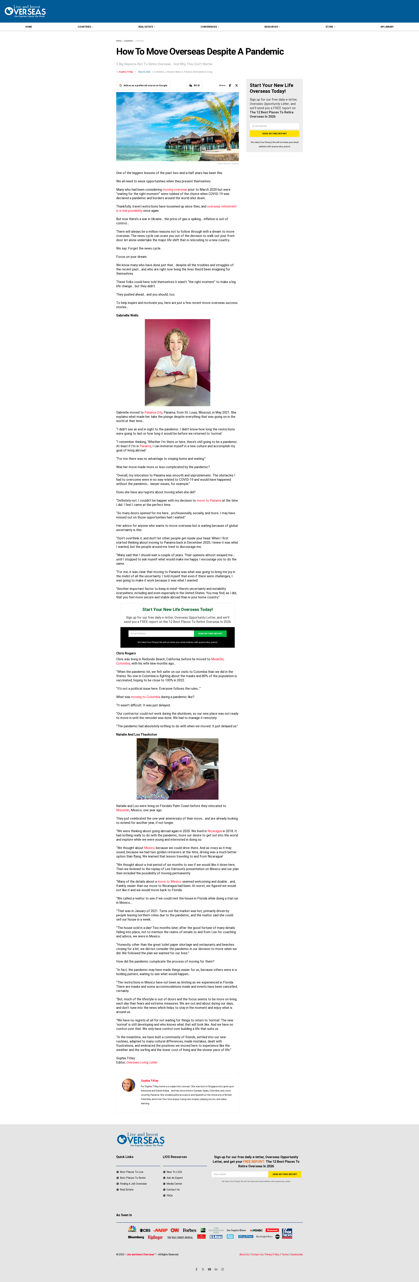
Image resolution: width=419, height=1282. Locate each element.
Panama (188, 72)
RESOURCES (271, 26)
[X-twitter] (202, 1269)
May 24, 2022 (144, 72)
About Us (244, 1254)
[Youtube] (209, 1269)
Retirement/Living (202, 72)
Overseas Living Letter (141, 1062)
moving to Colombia (145, 697)
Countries (128, 41)
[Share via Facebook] (230, 85)
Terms (284, 1254)
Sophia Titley (126, 72)
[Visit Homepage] (24, 11)
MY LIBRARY (387, 26)
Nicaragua (215, 831)
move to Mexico (170, 881)
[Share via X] (236, 85)
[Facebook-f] (196, 1269)
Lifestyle (169, 72)
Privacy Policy (272, 1254)
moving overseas (175, 189)
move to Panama (209, 500)
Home (118, 41)
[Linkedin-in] (216, 1269)
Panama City (153, 412)
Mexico (179, 72)
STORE (329, 26)
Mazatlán (122, 810)
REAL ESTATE (145, 26)
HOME (28, 26)
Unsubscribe (296, 1254)
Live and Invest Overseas (140, 1254)
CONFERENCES (208, 26)
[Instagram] (222, 1269)
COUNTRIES (84, 26)
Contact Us (257, 1254)
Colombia (139, 41)
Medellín (217, 659)
